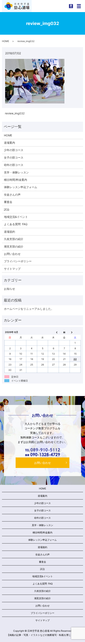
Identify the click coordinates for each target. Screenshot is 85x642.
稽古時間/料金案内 (15, 179)
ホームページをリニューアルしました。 (29, 308)
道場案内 (9, 142)
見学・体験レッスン (16, 172)
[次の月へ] (75, 332)
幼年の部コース (13, 164)
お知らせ (9, 288)
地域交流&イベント (16, 216)
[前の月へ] (53, 332)
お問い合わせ (12, 253)
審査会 (8, 202)
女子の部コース (13, 157)
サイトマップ (12, 268)
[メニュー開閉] (79, 6)
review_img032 (15, 113)
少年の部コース (13, 150)
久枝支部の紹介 (13, 239)
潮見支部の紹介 (13, 246)
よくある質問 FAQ (15, 224)
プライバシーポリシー (18, 261)
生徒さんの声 (12, 194)
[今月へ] (64, 332)
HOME (5, 41)
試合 (6, 209)
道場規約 (9, 231)
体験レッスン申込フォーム (20, 187)
